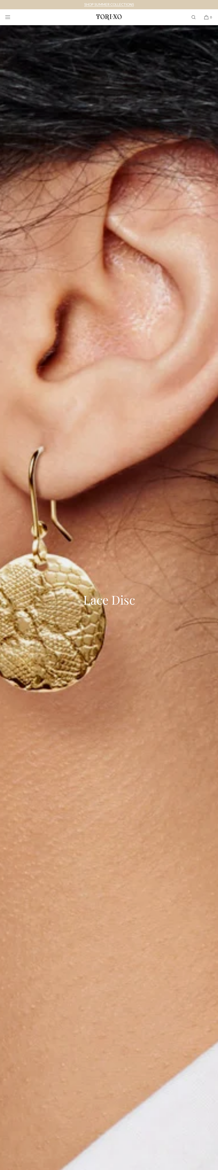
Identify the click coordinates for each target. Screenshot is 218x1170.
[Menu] (11, 17)
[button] (193, 17)
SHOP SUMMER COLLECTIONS (109, 4)
